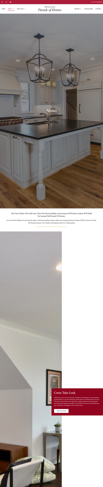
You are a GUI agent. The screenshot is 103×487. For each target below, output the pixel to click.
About (10, 9)
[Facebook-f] (2, 2)
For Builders (88, 9)
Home (3, 9)
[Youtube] (10, 2)
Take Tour (20, 9)
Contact (98, 9)
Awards (77, 9)
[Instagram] (6, 2)
